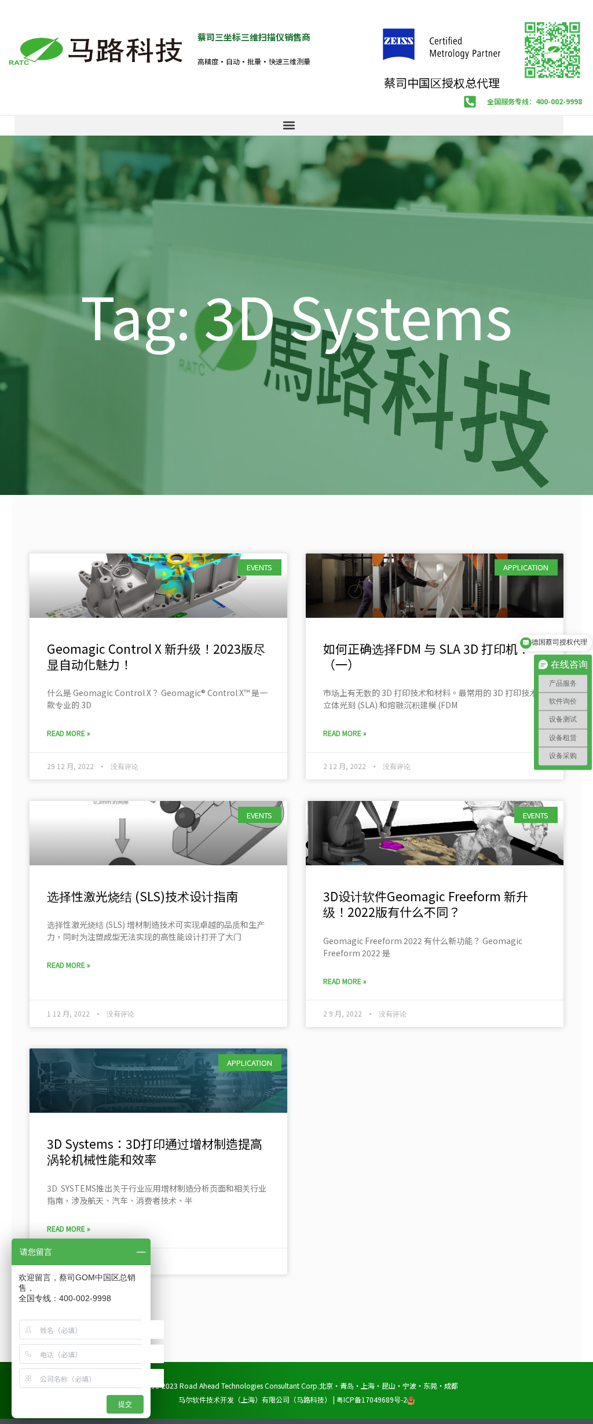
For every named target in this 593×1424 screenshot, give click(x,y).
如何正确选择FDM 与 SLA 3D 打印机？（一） (426, 656)
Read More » (68, 733)
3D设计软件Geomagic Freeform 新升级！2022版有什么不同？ (425, 903)
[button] (288, 125)
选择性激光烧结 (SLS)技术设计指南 (142, 896)
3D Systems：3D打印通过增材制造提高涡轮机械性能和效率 (154, 1151)
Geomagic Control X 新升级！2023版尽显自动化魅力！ (156, 656)
